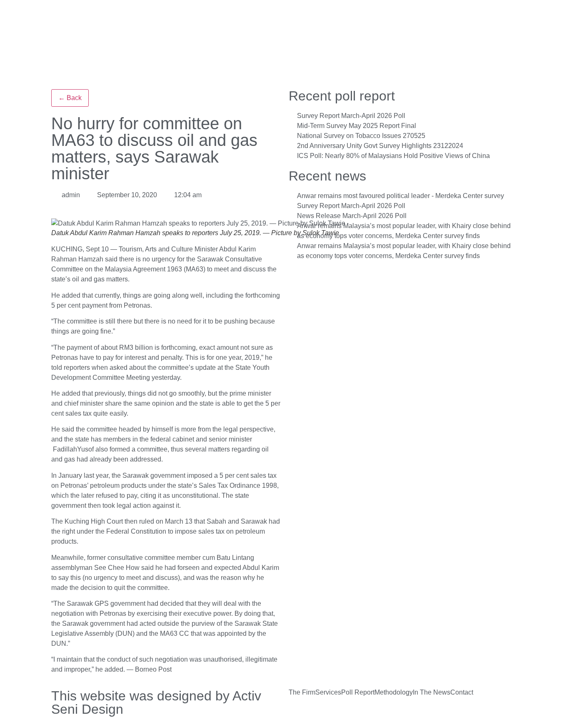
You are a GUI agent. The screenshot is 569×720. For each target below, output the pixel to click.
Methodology (393, 692)
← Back (70, 97)
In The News (431, 692)
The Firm (302, 692)
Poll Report (357, 692)
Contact (461, 692)
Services (328, 692)
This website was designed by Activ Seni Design (156, 702)
